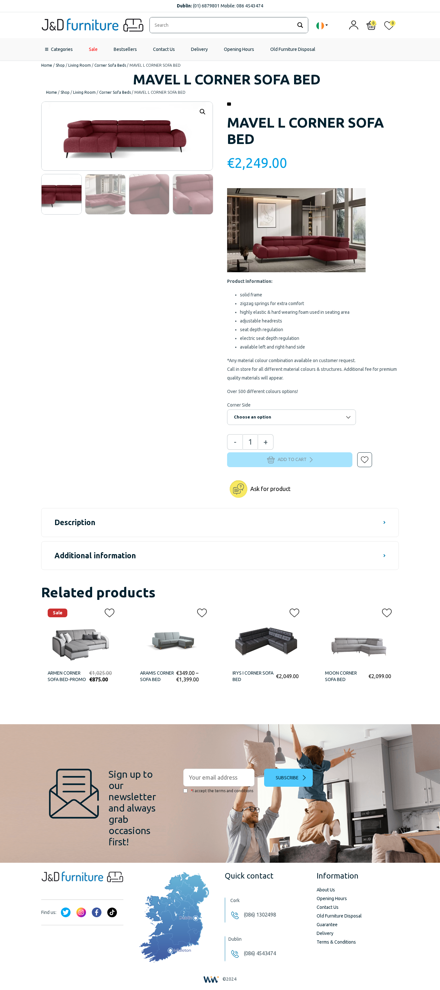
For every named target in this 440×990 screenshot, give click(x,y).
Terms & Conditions (336, 942)
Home (46, 65)
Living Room (79, 65)
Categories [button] (62, 49)
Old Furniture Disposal (292, 49)
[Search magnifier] (300, 25)
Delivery (199, 49)
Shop (60, 65)
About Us (326, 889)
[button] (360, 455)
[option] (61, 194)
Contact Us (164, 49)
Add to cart (292, 459)
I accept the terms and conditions (222, 791)
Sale (93, 49)
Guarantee (327, 924)
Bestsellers (125, 49)
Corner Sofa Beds (110, 65)
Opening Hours (239, 49)
